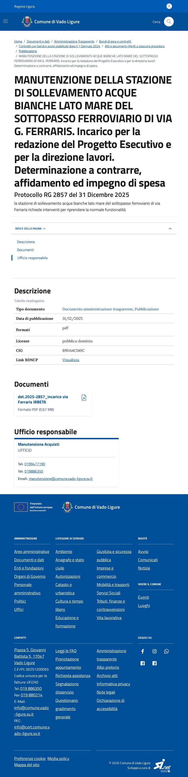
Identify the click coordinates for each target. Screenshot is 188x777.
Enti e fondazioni (29, 568)
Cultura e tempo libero (69, 605)
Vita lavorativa (109, 618)
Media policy (58, 758)
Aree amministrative (31, 551)
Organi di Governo (30, 576)
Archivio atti (107, 675)
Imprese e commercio (106, 572)
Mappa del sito (26, 765)
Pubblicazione (147, 309)
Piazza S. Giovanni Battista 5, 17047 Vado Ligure (30, 656)
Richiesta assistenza (72, 675)
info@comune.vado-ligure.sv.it (31, 711)
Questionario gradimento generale (66, 708)
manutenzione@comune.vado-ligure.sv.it (61, 478)
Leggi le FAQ (66, 651)
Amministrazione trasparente (111, 655)
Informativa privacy (113, 684)
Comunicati (148, 560)
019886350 (34, 471)
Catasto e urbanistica (65, 588)
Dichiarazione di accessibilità (110, 704)
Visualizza (70, 359)
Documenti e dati (29, 560)
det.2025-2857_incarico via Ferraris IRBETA (43, 399)
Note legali (106, 692)
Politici (20, 601)
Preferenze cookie (30, 758)
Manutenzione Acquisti (38, 444)
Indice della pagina (28, 228)
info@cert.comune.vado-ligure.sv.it (32, 730)
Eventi (143, 597)
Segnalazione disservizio (67, 688)
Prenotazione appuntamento (68, 663)
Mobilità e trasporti (113, 584)
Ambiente (63, 551)
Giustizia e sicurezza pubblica (114, 555)
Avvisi (143, 551)
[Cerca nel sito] (169, 22)
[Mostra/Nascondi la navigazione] (5, 21)
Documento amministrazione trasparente (97, 309)
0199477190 (35, 464)
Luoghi (144, 605)
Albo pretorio (108, 667)
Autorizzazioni (67, 576)
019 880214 (31, 695)
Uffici (18, 609)
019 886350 (31, 688)
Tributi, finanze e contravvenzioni (111, 605)
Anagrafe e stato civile (69, 564)
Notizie (144, 568)
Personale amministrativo (27, 588)
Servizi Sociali (108, 593)
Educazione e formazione (67, 622)
